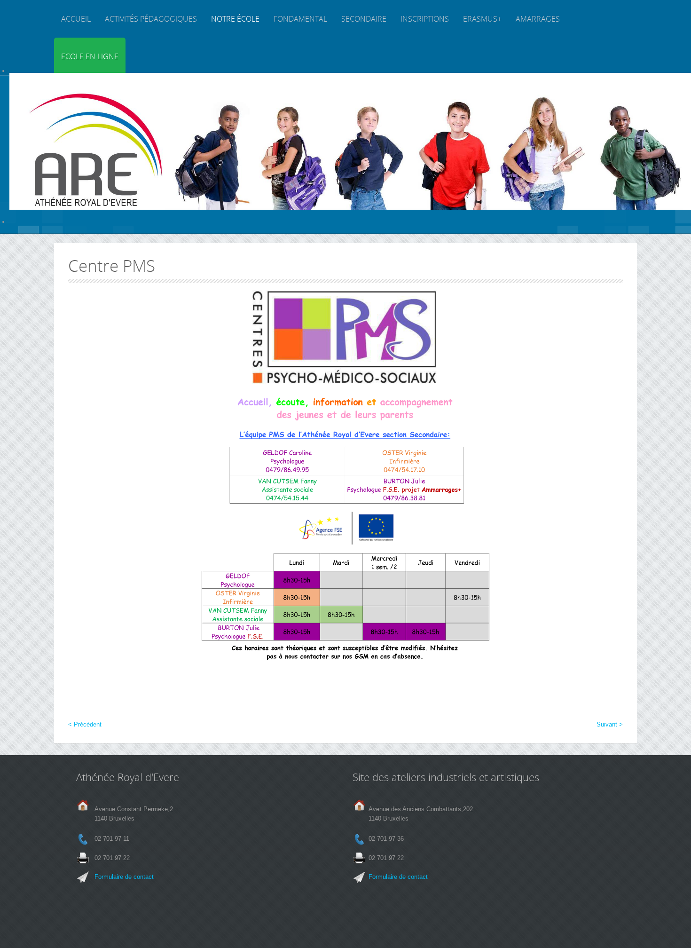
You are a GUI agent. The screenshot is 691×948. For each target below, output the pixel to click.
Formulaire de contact (124, 876)
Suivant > (610, 724)
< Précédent (85, 724)
